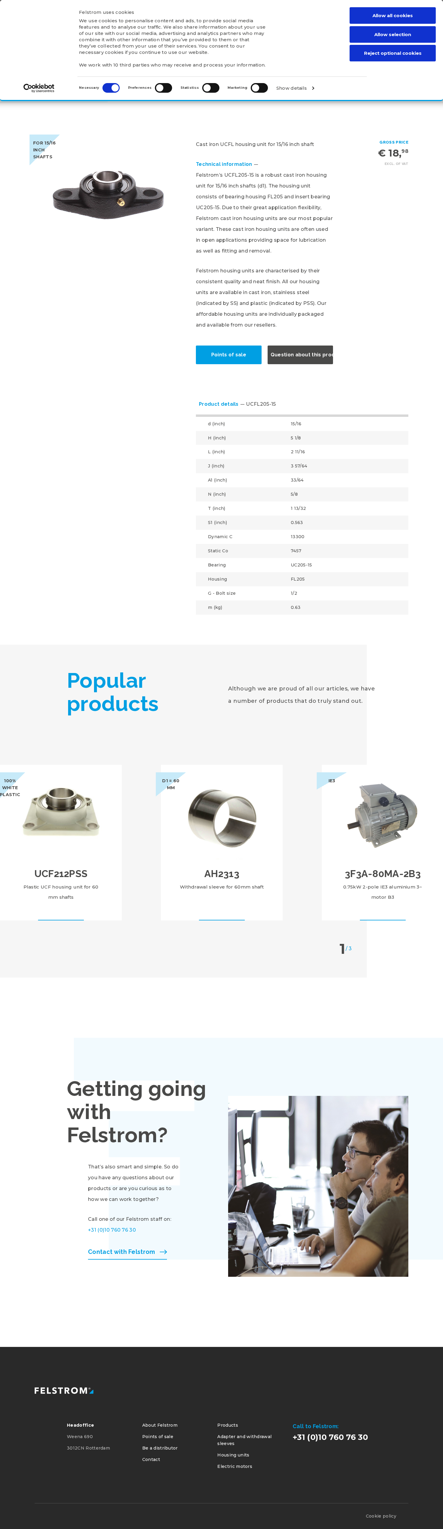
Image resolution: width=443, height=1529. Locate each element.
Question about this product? (302, 355)
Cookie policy (381, 1516)
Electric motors (234, 1466)
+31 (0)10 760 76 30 (112, 1230)
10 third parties (131, 65)
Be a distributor (160, 1448)
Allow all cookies (392, 15)
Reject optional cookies (393, 53)
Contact (151, 1459)
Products (227, 1425)
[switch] (163, 88)
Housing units (233, 1455)
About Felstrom (160, 1425)
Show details (291, 88)
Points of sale (228, 355)
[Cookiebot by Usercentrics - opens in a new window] (39, 88)
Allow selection (392, 34)
